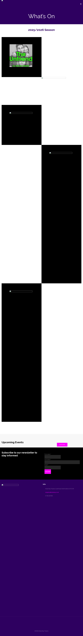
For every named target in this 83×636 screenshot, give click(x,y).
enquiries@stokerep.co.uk (52, 492)
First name (47, 454)
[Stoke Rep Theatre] (41, 624)
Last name (47, 459)
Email (46, 464)
